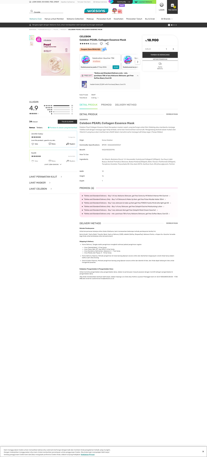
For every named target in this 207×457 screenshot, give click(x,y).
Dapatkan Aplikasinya (68, 2)
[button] (172, 7)
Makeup (90, 19)
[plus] (173, 49)
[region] (103, 451)
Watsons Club (35, 19)
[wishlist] (101, 43)
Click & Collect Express (89, 260)
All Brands (165, 19)
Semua (32, 128)
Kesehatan (118, 19)
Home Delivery (87, 244)
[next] (137, 62)
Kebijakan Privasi (88, 454)
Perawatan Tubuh (134, 19)
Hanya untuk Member (54, 19)
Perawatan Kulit (104, 19)
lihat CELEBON (38, 189)
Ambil (116, 67)
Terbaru (39, 128)
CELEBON (85, 36)
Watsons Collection (75, 19)
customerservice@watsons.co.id (103, 278)
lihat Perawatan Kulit (43, 176)
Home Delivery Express (90, 256)
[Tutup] (203, 451)
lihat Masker (37, 182)
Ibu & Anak (150, 19)
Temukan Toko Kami (83, 2)
